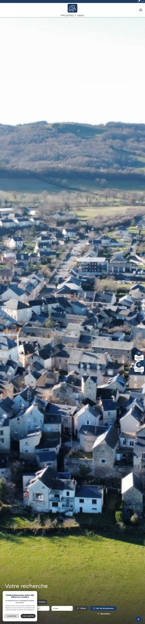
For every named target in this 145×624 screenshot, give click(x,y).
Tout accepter (28, 616)
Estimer (42, 602)
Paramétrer (11, 616)
